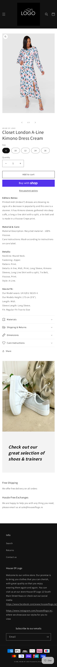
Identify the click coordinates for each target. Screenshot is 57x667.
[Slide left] (22, 122)
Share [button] (8, 351)
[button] (3, 14)
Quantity (6, 157)
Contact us (11, 557)
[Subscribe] (47, 636)
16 (45, 150)
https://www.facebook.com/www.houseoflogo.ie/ (31, 604)
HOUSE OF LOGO (24, 661)
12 (25, 150)
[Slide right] (35, 122)
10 (15, 150)
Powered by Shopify (36, 661)
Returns (10, 550)
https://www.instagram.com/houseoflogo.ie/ (29, 610)
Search (9, 543)
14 (35, 150)
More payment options (28, 190)
